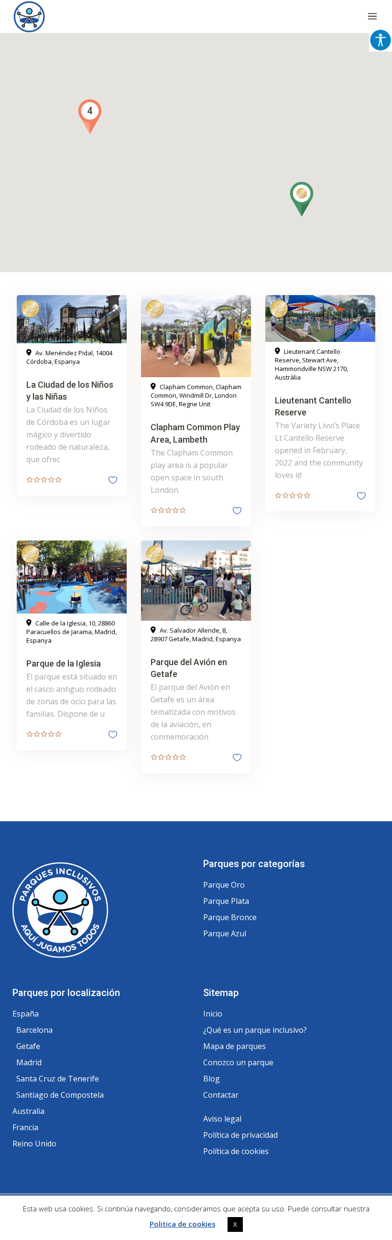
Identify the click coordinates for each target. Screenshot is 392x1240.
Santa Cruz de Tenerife (57, 1078)
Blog (211, 1078)
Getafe (28, 1046)
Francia (25, 1127)
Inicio (212, 1013)
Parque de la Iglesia (63, 663)
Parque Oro (224, 885)
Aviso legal (222, 1118)
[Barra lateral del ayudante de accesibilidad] (380, 40)
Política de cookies (236, 1151)
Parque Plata (226, 901)
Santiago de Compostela (60, 1095)
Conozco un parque (238, 1062)
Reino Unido (34, 1143)
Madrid (29, 1062)
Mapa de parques (234, 1046)
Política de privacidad (240, 1135)
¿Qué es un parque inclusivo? (255, 1030)
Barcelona (34, 1030)
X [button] (235, 1224)
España (25, 1013)
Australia (28, 1111)
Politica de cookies (183, 1224)
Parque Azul (224, 933)
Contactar (221, 1095)
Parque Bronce (230, 917)
